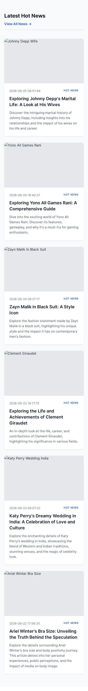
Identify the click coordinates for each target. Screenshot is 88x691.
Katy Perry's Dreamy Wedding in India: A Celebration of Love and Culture (42, 521)
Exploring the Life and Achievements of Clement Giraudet (36, 417)
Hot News (71, 90)
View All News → (18, 24)
